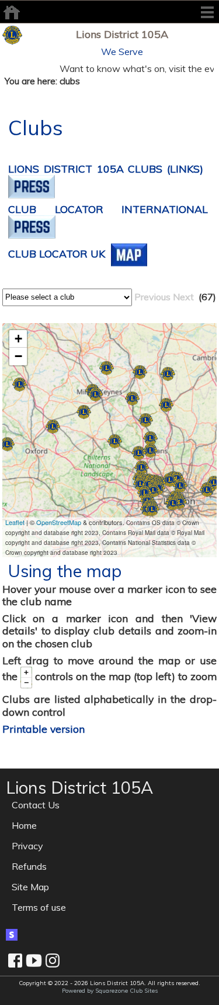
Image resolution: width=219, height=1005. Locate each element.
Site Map (30, 887)
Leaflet (15, 522)
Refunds (29, 866)
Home (24, 825)
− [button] (18, 356)
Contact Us (36, 805)
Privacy (27, 846)
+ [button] (18, 338)
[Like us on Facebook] (15, 960)
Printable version (43, 728)
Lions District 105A (122, 34)
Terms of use (39, 907)
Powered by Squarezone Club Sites (110, 990)
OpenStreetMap (58, 522)
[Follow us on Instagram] (52, 960)
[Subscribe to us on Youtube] (34, 960)
